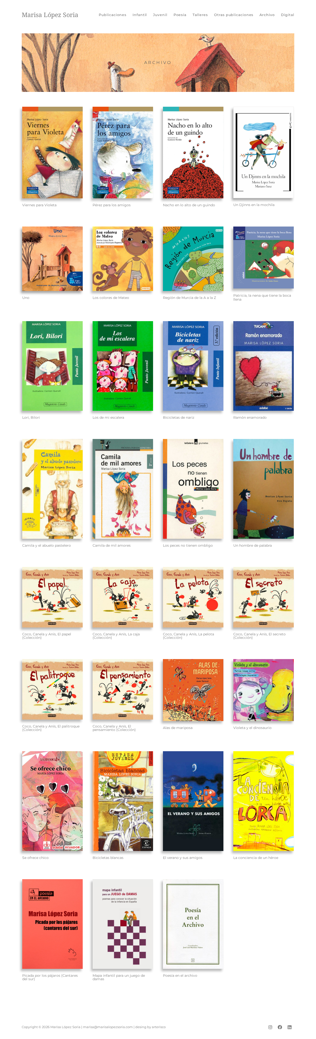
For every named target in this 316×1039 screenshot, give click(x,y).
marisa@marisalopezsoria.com (108, 1027)
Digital (287, 15)
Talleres (200, 15)
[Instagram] (270, 1027)
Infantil (140, 15)
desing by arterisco (150, 1027)
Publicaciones (112, 15)
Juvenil (160, 15)
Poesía (180, 15)
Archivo (267, 15)
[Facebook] (280, 1027)
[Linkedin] (289, 1027)
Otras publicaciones (233, 15)
